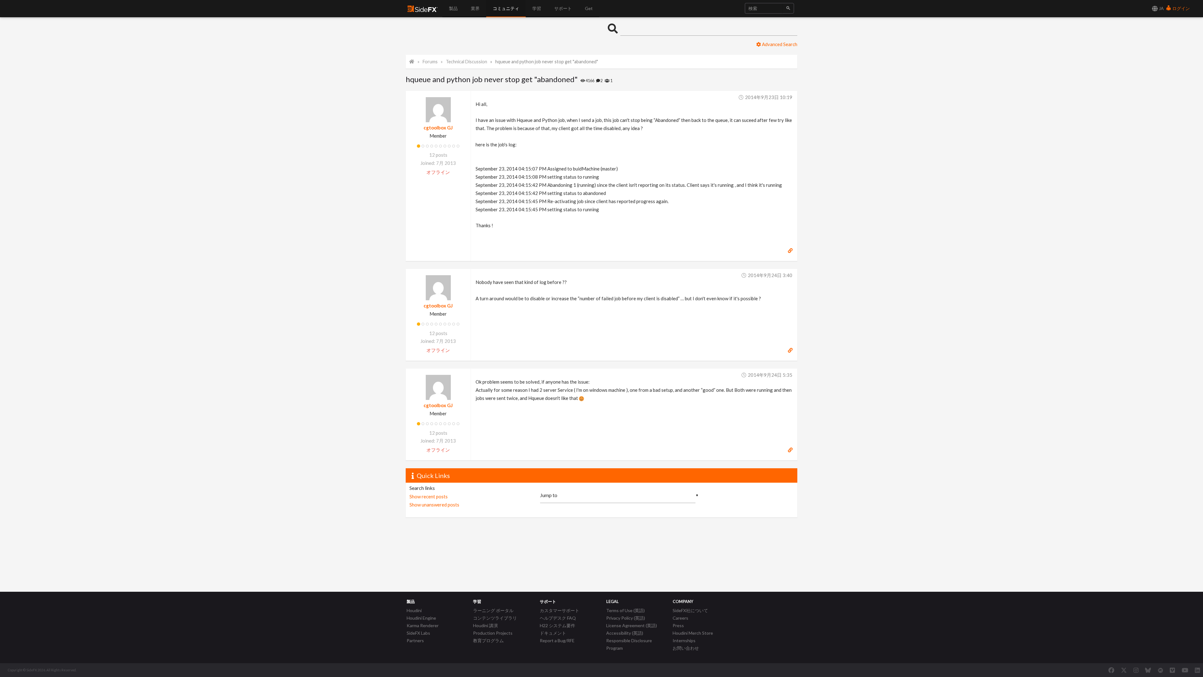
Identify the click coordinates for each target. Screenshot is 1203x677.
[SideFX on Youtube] (1185, 670)
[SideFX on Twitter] (1124, 670)
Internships (684, 640)
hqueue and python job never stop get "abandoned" (546, 61)
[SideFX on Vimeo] (1172, 670)
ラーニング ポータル (493, 610)
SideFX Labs (418, 633)
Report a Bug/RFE (557, 640)
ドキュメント (553, 633)
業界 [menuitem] (475, 8)
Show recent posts (428, 496)
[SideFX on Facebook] (1111, 670)
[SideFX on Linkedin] (1197, 670)
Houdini (414, 610)
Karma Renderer (423, 625)
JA (1161, 8)
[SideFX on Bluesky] (1148, 670)
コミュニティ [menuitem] (506, 8)
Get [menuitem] (589, 8)
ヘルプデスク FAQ (558, 618)
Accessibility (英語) (624, 633)
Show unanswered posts (434, 504)
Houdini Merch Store (693, 633)
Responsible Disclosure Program (629, 644)
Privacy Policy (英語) (625, 618)
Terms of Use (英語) (625, 610)
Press (678, 625)
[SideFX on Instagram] (1135, 670)
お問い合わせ (686, 648)
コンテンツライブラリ (495, 618)
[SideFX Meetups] (1161, 670)
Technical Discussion (466, 61)
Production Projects (493, 633)
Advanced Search (779, 44)
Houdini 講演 (485, 625)
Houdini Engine (421, 618)
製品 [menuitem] (453, 8)
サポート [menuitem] (563, 8)
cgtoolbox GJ (438, 127)
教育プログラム (488, 640)
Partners (415, 640)
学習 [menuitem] (536, 8)
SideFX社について (690, 610)
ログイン (1180, 8)
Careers (680, 618)
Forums (430, 61)
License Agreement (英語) (631, 625)
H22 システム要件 (557, 625)
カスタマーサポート (559, 610)
